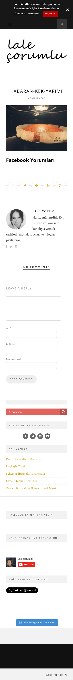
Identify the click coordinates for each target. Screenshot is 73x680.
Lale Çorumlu (45, 211)
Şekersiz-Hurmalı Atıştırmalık (25, 474)
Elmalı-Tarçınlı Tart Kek (22, 481)
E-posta (11, 344)
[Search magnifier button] (63, 412)
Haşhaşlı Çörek (16, 466)
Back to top (55, 674)
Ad (8, 328)
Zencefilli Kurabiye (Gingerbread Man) (31, 488)
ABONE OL (50, 13)
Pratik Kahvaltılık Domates (23, 459)
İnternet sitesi (13, 359)
